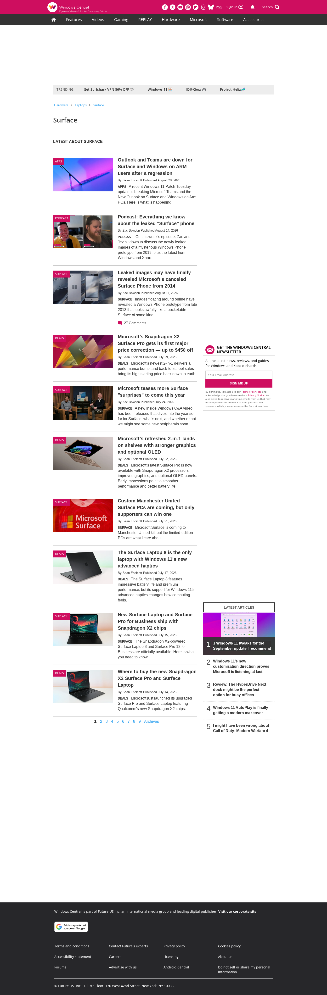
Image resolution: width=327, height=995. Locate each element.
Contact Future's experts (128, 946)
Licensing (171, 956)
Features (74, 19)
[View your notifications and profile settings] (252, 7)
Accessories (254, 19)
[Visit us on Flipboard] (195, 7)
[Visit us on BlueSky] (211, 7)
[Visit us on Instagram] (188, 7)
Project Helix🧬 (232, 89)
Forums (60, 967)
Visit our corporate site (237, 911)
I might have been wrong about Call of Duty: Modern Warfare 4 (241, 728)
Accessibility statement (72, 956)
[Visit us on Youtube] (180, 7)
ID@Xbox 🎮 (196, 89)
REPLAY (145, 19)
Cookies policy (229, 946)
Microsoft (198, 19)
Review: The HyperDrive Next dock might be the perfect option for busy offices (239, 689)
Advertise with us (123, 967)
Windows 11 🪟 (160, 89)
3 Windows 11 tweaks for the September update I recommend (242, 645)
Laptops (81, 105)
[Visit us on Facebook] (165, 7)
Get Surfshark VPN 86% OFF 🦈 (109, 89)
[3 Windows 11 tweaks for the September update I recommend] (239, 633)
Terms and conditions (71, 946)
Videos (98, 19)
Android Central (176, 967)
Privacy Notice (256, 395)
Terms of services (251, 391)
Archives (151, 721)
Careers (115, 956)
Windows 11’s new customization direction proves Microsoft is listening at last (241, 666)
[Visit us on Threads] (203, 7)
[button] (271, 7)
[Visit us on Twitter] (172, 7)
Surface (98, 105)
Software (225, 19)
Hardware (171, 19)
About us (225, 956)
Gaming (121, 19)
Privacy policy (174, 946)
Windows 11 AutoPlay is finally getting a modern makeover (240, 710)
